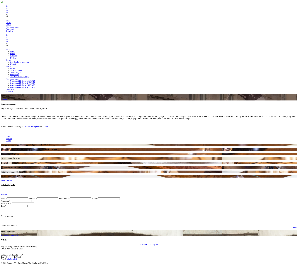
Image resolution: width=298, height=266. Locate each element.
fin (7, 6)
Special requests (7, 216)
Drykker (13, 58)
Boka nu (4, 99)
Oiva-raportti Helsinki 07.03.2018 (22, 87)
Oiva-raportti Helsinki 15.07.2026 (22, 81)
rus (7, 12)
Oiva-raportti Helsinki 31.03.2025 (22, 83)
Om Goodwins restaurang (19, 62)
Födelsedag (14, 75)
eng (7, 10)
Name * (4, 199)
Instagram (154, 244)
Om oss (8, 23)
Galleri (8, 25)
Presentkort (10, 29)
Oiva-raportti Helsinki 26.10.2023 (22, 85)
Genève (27, 127)
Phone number (64, 199)
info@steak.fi (12, 259)
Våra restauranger (12, 27)
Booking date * (6, 203)
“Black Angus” (15, 73)
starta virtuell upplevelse (10, 235)
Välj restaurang (6, 247)
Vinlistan (13, 56)
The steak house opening (19, 77)
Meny (8, 21)
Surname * (33, 199)
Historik (13, 64)
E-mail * (95, 199)
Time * (3, 206)
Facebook (144, 244)
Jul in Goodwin (16, 70)
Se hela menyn (6, 180)
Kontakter (9, 31)
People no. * (5, 201)
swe (7, 8)
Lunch (12, 54)
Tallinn (45, 127)
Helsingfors (34, 127)
